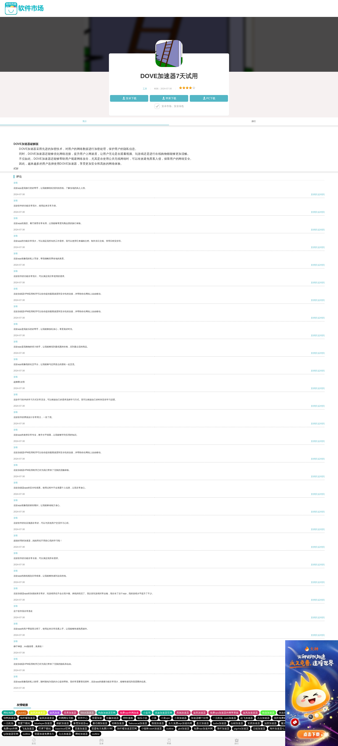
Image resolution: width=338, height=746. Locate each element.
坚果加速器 (70, 712)
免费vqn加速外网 (203, 728)
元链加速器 (259, 728)
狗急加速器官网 (106, 712)
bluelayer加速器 (43, 723)
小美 (154, 718)
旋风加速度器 (37, 712)
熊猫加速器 (158, 723)
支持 (313, 194)
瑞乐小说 (142, 718)
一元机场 (8, 723)
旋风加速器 (199, 712)
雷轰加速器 (81, 728)
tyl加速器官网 (11, 733)
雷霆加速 (97, 718)
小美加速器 (180, 718)
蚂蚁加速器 (63, 723)
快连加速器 (268, 712)
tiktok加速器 (87, 712)
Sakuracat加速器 (138, 723)
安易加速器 (254, 723)
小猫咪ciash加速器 (151, 728)
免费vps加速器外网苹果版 (224, 712)
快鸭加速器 (10, 718)
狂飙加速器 (112, 718)
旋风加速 (55, 712)
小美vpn (165, 718)
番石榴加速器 (100, 723)
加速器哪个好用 (199, 718)
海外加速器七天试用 (281, 728)
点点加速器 (263, 718)
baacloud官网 (62, 728)
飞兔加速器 (28, 728)
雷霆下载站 (24, 723)
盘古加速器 (202, 723)
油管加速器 (270, 723)
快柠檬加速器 (27, 718)
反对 (320, 194)
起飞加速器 (246, 718)
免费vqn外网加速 (129, 712)
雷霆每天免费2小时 (102, 728)
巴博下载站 (45, 728)
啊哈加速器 (81, 733)
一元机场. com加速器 (224, 718)
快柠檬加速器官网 (127, 728)
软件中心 (83, 718)
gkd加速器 (183, 728)
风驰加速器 (183, 712)
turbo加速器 (219, 723)
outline (170, 728)
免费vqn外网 (10, 728)
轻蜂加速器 (118, 723)
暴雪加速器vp (80, 723)
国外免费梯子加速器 (285, 718)
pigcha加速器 (241, 728)
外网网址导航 (66, 718)
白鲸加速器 (237, 723)
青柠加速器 (223, 728)
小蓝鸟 (147, 712)
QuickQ (22, 712)
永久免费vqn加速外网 (180, 723)
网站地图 (8, 712)
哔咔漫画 (128, 718)
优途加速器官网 (163, 712)
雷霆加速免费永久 (44, 733)
